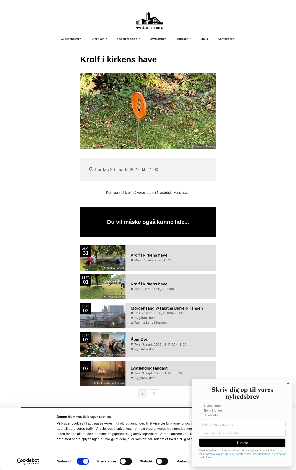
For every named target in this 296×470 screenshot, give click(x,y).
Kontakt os (225, 38)
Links (204, 38)
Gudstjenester (70, 38)
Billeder (183, 38)
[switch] (126, 461)
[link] (71, 39)
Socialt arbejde (127, 38)
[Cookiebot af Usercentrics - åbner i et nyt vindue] (28, 461)
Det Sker (98, 38)
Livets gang (157, 38)
